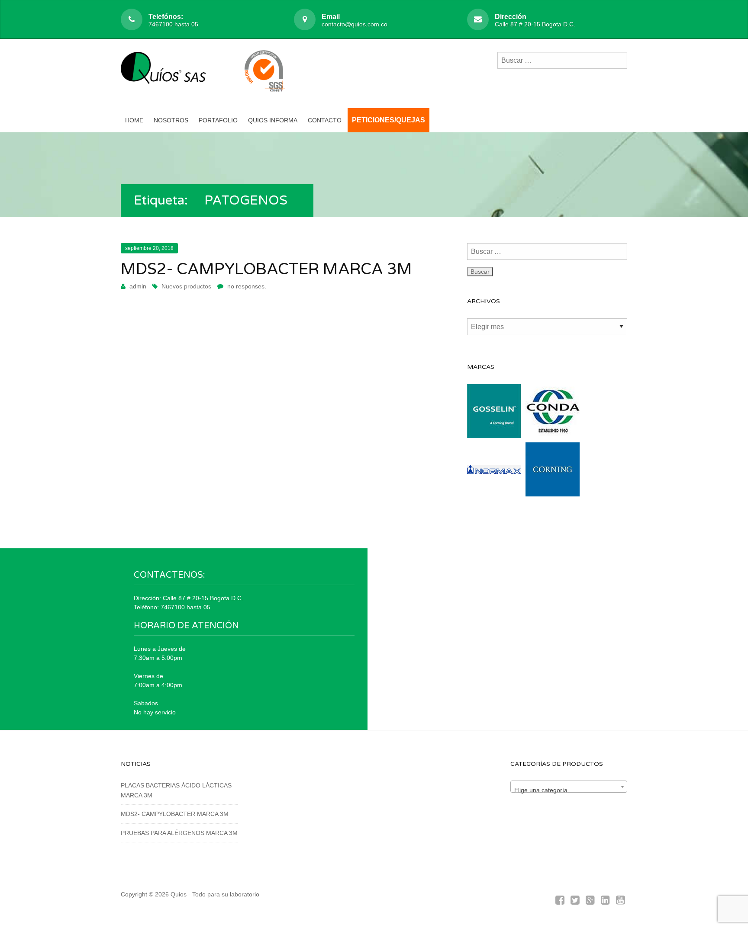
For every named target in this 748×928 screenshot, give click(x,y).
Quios (179, 894)
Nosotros (171, 120)
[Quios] (166, 72)
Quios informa (272, 120)
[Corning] (553, 491)
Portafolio (218, 120)
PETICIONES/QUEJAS (388, 120)
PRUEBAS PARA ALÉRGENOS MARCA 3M (179, 832)
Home (134, 120)
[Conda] (553, 432)
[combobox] (568, 787)
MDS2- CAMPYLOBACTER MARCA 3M (266, 269)
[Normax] (494, 491)
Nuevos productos (186, 286)
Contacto (325, 120)
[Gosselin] (494, 432)
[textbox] (569, 790)
